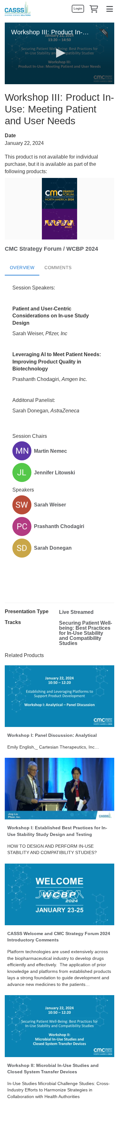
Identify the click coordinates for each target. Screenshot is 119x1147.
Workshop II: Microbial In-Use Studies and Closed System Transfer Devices (53, 1069)
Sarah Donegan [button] (53, 548)
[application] (59, 53)
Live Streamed (76, 612)
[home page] (17, 8)
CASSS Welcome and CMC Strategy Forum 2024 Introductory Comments (58, 937)
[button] (93, 8)
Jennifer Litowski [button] (54, 472)
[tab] (22, 267)
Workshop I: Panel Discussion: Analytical (52, 735)
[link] (77, 8)
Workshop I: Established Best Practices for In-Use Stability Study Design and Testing (57, 831)
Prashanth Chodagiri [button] (59, 526)
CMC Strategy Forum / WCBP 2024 (51, 249)
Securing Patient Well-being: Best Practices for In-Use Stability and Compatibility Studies (85, 633)
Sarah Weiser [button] (50, 504)
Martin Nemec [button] (50, 451)
